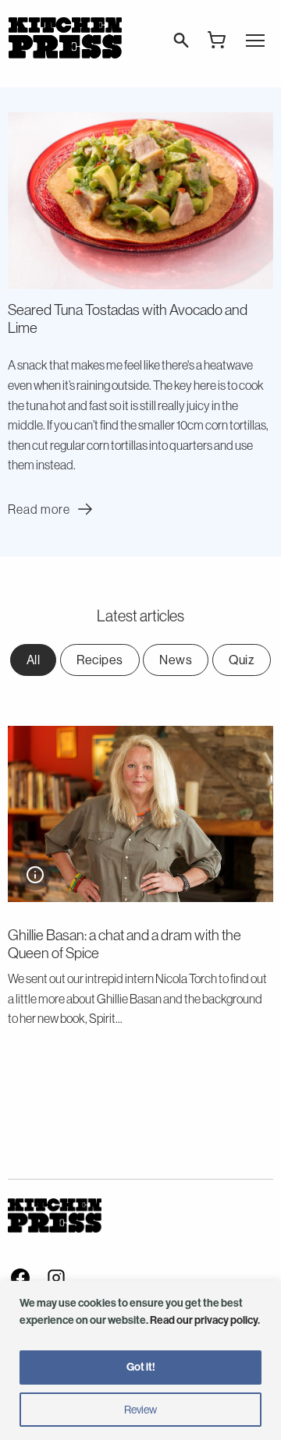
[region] (140, 1360)
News (175, 660)
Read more (52, 509)
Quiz (241, 660)
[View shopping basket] (217, 40)
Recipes (99, 660)
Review (140, 1409)
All (34, 660)
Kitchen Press (65, 37)
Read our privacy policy (204, 1320)
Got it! (140, 1367)
